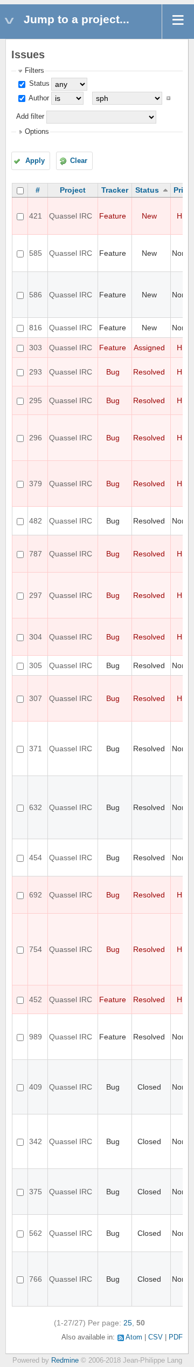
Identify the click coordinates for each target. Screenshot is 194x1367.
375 (35, 1191)
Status (38, 83)
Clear (78, 161)
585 (35, 253)
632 (35, 807)
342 (35, 1141)
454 (35, 857)
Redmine (65, 1360)
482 (35, 520)
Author (38, 98)
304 (35, 637)
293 (35, 372)
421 (35, 216)
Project (73, 190)
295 (35, 400)
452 (35, 999)
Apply (35, 161)
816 (35, 327)
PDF (176, 1337)
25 (127, 1322)
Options (37, 131)
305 (35, 665)
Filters (34, 70)
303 (35, 347)
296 (35, 437)
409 (35, 1087)
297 (35, 595)
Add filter (30, 116)
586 (35, 294)
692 (35, 894)
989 (35, 1036)
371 (35, 748)
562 (35, 1233)
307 (35, 698)
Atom (134, 1337)
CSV (155, 1337)
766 (35, 1279)
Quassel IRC (70, 216)
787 (35, 553)
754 (35, 949)
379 (35, 483)
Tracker (114, 190)
